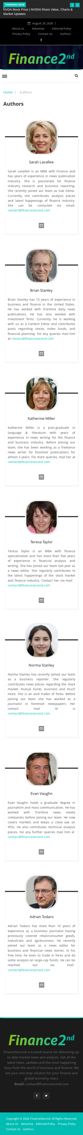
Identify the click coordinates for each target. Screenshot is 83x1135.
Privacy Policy (21, 34)
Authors (65, 34)
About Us (18, 28)
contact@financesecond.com (29, 210)
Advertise (38, 28)
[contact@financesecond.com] (41, 229)
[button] (72, 5)
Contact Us (45, 34)
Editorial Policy (61, 28)
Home (8, 92)
